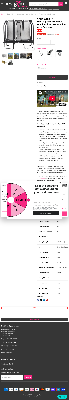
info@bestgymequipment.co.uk (10, 345)
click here (42, 178)
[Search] (60, 4)
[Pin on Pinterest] (47, 300)
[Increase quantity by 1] (53, 42)
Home (3, 14)
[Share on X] (41, 300)
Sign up (28, 377)
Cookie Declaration (6, 352)
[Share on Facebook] (38, 300)
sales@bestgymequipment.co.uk (50, 9)
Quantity (39, 38)
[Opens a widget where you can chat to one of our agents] (62, 397)
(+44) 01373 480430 (35, 9)
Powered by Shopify (34, 396)
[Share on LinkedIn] (44, 300)
